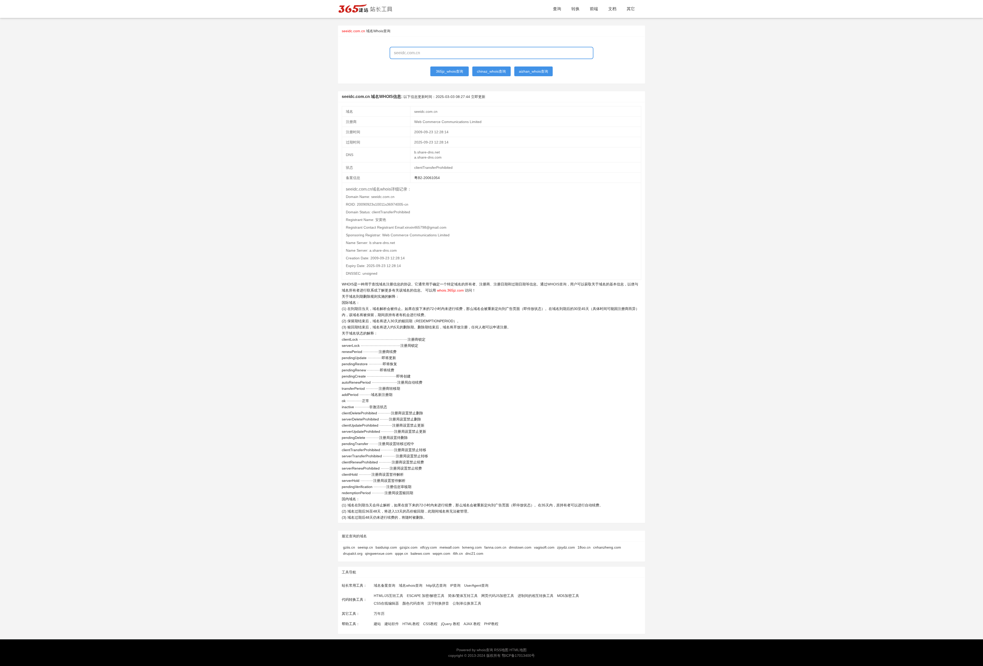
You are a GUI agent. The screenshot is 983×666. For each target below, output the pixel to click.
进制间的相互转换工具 (535, 596)
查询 (557, 9)
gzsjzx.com (409, 547)
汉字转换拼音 (438, 603)
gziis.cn (349, 547)
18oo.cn (584, 547)
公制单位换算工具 (467, 603)
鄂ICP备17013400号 (518, 655)
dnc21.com (474, 553)
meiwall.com (450, 547)
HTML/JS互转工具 (388, 596)
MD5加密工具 (568, 596)
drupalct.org (352, 553)
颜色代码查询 (413, 603)
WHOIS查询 (557, 284)
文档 (612, 9)
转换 (575, 9)
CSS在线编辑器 (386, 603)
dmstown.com (520, 547)
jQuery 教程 (450, 624)
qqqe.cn (401, 553)
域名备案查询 (384, 585)
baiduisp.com (386, 547)
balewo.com (420, 553)
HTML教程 (411, 624)
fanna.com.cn (495, 547)
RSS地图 (501, 650)
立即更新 (478, 97)
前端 (594, 9)
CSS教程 (430, 624)
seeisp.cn (365, 547)
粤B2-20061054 (427, 178)
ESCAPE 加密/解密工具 (425, 596)
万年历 (379, 614)
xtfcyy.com (428, 547)
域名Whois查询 (378, 31)
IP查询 (455, 585)
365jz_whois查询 (449, 71)
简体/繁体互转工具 (463, 596)
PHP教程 (491, 624)
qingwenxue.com (378, 553)
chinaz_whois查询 (491, 71)
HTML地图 (518, 650)
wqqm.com (441, 553)
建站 (377, 624)
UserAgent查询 (476, 585)
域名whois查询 (410, 585)
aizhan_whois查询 (533, 71)
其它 (631, 9)
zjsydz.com (566, 547)
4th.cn (458, 553)
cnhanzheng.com (607, 547)
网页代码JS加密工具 (497, 596)
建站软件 (391, 624)
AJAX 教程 (472, 624)
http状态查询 (436, 585)
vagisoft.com (544, 547)
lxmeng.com (472, 547)
